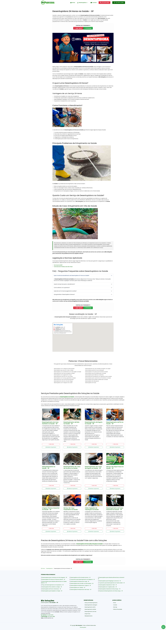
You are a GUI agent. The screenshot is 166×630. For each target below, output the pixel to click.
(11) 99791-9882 (48, 616)
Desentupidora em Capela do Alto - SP (108, 587)
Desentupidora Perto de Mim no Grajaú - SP (52, 587)
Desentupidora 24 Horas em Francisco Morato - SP (53, 579)
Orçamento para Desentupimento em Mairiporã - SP (83, 579)
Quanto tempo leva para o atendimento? (64, 284)
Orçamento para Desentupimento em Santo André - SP (112, 582)
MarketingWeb (83, 627)
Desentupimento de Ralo (90, 609)
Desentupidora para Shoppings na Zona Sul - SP (110, 580)
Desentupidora (83, 2)
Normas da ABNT (58, 265)
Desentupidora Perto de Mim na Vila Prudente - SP (82, 583)
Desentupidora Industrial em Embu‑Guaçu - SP (109, 589)
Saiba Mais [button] (51, 444)
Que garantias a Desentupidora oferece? (64, 294)
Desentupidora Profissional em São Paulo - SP (81, 589)
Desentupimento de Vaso (90, 611)
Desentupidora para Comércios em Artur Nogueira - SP (54, 577)
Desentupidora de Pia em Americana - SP (51, 589)
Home (73, 2)
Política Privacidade (117, 609)
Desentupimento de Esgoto (91, 604)
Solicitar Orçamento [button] (51, 447)
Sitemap (115, 607)
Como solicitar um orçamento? (62, 287)
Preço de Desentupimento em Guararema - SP (53, 584)
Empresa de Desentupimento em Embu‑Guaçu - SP (111, 591)
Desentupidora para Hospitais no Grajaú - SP (52, 591)
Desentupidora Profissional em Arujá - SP (80, 581)
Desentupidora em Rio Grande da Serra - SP (80, 577)
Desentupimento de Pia (90, 607)
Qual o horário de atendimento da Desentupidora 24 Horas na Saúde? (71, 275)
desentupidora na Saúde (67, 397)
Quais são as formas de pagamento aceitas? (65, 291)
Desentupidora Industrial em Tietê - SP (108, 584)
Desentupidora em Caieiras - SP (78, 587)
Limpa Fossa (87, 613)
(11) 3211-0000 (47, 615)
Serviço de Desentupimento (91, 602)
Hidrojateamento (88, 615)
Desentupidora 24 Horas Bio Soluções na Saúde (90, 544)
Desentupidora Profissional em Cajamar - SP (81, 585)
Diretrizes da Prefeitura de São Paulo (63, 266)
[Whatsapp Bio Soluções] (163, 627)
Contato (94, 2)
